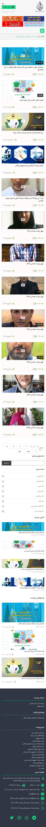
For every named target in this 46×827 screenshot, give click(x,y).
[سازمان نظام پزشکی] (39, 7)
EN (3, 4)
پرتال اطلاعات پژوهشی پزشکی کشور (34, 718)
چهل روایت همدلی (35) (35, 427)
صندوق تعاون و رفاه (38, 763)
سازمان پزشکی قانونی (38, 746)
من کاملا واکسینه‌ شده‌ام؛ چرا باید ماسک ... (32, 569)
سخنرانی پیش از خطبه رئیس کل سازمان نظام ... (30, 532)
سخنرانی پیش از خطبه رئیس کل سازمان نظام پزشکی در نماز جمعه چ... (23, 68)
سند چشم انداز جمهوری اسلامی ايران (33, 752)
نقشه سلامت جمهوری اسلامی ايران (34, 760)
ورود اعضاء (7, 7)
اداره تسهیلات (40, 706)
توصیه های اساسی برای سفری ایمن (31, 100)
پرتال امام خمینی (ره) (38, 755)
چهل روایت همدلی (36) (35, 362)
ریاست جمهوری (40, 738)
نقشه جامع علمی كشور (37, 757)
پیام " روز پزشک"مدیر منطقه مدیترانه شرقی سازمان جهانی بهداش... (24, 199)
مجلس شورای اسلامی (38, 741)
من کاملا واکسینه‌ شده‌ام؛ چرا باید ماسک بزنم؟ (28, 132)
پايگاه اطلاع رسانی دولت (37, 735)
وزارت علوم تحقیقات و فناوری (36, 749)
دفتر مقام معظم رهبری (37, 733)
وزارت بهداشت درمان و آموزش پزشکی (33, 744)
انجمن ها (41, 768)
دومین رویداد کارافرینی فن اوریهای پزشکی (29, 165)
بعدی (28, 451)
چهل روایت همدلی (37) (35, 329)
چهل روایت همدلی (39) (35, 263)
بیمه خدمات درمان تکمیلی (37, 703)
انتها (20, 451)
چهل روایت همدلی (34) (35, 394)
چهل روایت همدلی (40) (35, 231)
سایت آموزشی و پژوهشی (36, 765)
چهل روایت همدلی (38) (35, 296)
